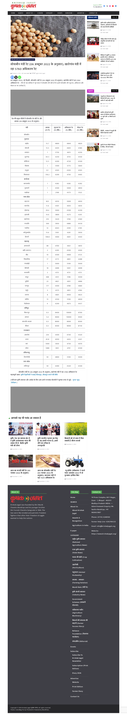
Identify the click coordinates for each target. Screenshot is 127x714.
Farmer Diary (77, 691)
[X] (16, 77)
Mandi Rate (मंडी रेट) (80, 587)
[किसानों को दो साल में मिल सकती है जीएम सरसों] (75, 423)
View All (114, 17)
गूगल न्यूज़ (75, 380)
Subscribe (68, 13)
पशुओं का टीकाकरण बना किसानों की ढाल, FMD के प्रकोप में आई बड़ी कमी (108, 98)
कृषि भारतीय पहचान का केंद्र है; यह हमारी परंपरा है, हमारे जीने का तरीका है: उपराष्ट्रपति (48, 442)
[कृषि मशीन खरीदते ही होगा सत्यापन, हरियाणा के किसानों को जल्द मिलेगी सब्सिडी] (93, 28)
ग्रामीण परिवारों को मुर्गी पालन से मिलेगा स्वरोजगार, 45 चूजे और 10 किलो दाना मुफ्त (108, 115)
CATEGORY (49, 13)
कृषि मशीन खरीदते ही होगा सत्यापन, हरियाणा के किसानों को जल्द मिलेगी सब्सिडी (109, 25)
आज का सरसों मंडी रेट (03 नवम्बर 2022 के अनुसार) (20, 472)
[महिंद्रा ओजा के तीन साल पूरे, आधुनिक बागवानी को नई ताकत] (93, 44)
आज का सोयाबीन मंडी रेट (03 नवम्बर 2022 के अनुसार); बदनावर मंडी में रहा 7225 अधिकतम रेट (47, 474)
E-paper (40, 13)
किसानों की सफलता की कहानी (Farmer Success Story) (80, 623)
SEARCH (20, 13)
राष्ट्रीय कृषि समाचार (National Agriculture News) (22, 59)
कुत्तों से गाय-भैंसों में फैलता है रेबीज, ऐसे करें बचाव (108, 146)
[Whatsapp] (19, 77)
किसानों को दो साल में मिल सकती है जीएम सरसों (74, 439)
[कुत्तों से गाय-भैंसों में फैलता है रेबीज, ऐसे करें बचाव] (93, 149)
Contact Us (93, 13)
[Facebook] (12, 77)
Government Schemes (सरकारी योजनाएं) (79, 602)
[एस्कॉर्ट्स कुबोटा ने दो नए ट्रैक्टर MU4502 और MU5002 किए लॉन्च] (93, 78)
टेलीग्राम (14, 382)
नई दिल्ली (33, 73)
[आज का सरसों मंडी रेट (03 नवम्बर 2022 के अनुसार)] (21, 456)
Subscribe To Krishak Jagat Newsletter (77, 658)
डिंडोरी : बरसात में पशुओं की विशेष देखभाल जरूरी (108, 132)
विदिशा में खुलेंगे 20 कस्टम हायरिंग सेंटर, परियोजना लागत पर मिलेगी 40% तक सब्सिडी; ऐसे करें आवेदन (108, 58)
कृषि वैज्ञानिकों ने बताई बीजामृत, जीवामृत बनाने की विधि (39, 374)
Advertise (80, 13)
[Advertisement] (48, 103)
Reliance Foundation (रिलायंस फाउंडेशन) (80, 633)
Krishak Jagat (41, 73)
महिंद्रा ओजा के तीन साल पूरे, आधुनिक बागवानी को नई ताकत (109, 41)
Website (75, 682)
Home (13, 13)
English (95, 5)
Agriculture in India (80, 525)
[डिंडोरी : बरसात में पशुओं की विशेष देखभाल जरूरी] (93, 135)
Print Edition (77, 686)
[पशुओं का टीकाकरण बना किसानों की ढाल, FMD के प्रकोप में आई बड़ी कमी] (93, 101)
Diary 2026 (76, 673)
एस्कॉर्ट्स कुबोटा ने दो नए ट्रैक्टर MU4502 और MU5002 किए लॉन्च (107, 75)
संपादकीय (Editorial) (80, 641)
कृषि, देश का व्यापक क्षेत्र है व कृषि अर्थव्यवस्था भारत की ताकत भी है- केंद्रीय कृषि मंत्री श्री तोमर (21, 442)
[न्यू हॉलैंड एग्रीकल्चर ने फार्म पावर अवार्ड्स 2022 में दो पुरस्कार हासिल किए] (75, 456)
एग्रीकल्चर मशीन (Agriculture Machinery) (77, 612)
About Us (29, 13)
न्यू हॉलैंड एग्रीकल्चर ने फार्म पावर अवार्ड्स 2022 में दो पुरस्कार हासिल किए (75, 473)
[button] (34, 13)
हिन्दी (100, 5)
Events (60, 13)
